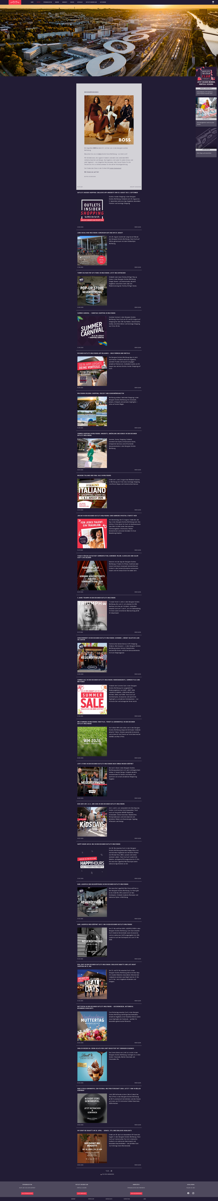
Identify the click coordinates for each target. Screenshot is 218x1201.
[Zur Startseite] (15, 2)
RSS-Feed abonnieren (108, 1174)
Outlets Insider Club (91, 2)
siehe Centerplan (115, 168)
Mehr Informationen (136, 1193)
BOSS (100, 154)
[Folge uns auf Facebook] (188, 1193)
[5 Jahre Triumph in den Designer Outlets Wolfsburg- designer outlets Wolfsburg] (109, 615)
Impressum (91, 1199)
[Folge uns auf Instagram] (193, 1193)
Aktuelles (80, 2)
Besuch (72, 2)
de (213, 2)
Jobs (144, 1199)
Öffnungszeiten (48, 2)
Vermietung (127, 1199)
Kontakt (73, 1199)
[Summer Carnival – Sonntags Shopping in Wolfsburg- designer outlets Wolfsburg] (109, 330)
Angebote (64, 2)
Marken (57, 2)
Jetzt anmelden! (81, 1193)
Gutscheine (103, 2)
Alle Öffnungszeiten (27, 1193)
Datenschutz (109, 1199)
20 (111, 1171)
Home (32, 2)
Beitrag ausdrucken (90, 176)
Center (38, 2)
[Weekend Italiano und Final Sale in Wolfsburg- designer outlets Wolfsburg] (109, 493)
